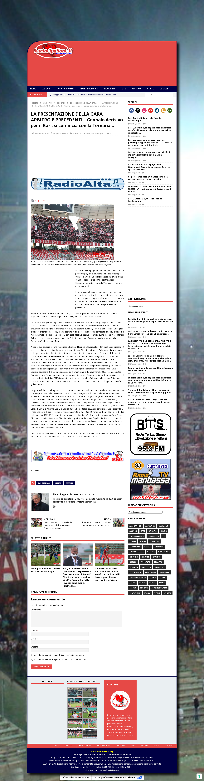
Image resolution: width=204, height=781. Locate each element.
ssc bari (144, 588)
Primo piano (100, 133)
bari (143, 531)
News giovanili (66, 88)
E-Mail (33, 638)
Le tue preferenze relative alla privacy (114, 777)
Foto (123, 88)
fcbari (143, 541)
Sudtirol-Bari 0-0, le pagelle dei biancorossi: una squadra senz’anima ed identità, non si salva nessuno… (149, 380)
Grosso (133, 562)
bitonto (153, 531)
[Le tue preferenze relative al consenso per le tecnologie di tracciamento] (199, 776)
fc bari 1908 (134, 546)
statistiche (134, 593)
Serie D (152, 583)
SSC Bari (46, 88)
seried (162, 583)
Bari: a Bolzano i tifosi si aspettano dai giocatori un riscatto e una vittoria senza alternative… (149, 402)
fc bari (132, 541)
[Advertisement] (102, 20)
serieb (58, 483)
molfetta (146, 567)
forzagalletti (136, 552)
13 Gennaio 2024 (42, 133)
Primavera (164, 572)
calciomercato (136, 536)
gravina (156, 557)
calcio (164, 531)
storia (147, 593)
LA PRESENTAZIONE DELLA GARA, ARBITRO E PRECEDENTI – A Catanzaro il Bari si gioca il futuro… (149, 189)
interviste (145, 562)
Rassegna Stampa (137, 577)
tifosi (157, 593)
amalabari (163, 526)
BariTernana (44, 483)
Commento (36, 609)
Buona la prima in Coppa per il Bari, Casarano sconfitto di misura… (150, 369)
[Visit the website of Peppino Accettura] (54, 506)
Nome (34, 630)
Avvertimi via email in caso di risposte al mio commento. (59, 655)
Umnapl (167, 593)
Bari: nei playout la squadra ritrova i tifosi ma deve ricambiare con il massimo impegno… (149, 154)
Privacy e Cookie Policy (102, 751)
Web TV (150, 88)
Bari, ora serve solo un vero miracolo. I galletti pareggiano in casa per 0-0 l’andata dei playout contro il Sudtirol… (150, 142)
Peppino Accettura (60, 133)
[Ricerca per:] (159, 94)
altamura (150, 526)
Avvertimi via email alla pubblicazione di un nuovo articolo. (60, 659)
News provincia (88, 88)
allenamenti (135, 526)
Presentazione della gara (83, 133)
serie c (142, 583)
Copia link (40, 200)
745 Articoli (89, 494)
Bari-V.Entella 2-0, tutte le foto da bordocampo (145, 200)
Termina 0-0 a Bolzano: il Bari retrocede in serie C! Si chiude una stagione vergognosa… (150, 391)
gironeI (145, 557)
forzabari (159, 546)
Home (33, 88)
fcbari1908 (154, 541)
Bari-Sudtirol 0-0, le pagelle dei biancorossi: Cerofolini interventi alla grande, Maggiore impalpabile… (149, 130)
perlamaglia (135, 572)
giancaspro (163, 552)
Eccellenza (153, 536)
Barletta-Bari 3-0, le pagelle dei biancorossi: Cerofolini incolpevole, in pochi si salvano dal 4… (150, 321)
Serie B (153, 577)
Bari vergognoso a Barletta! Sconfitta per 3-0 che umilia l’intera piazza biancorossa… (150, 332)
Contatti (165, 88)
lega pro (158, 562)
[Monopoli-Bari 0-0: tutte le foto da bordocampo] (46, 554)
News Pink (109, 88)
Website (34, 646)
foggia (147, 546)
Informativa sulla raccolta (75, 777)
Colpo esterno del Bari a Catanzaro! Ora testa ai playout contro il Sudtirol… (148, 178)
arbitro (133, 531)
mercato (133, 567)
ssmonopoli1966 (159, 588)
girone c (133, 557)
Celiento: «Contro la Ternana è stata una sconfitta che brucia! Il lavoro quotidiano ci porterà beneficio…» (107, 574)
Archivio (136, 88)
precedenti (150, 572)
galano (150, 552)
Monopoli (159, 567)
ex (164, 536)
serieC (132, 583)
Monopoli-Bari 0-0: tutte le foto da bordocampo (45, 570)
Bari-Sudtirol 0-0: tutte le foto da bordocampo (144, 119)
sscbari (69, 483)
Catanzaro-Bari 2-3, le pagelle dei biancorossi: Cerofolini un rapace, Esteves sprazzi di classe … (149, 167)
